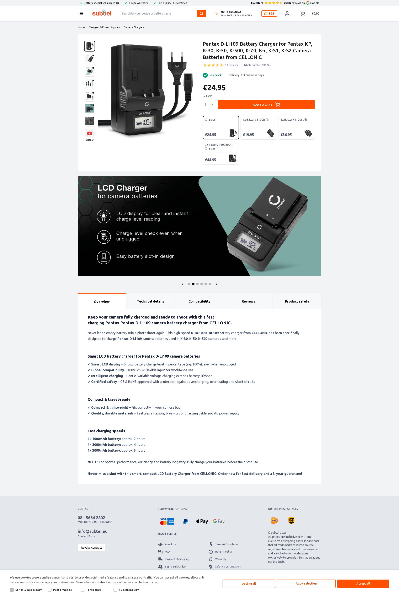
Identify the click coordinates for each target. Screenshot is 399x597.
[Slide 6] (210, 284)
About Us (170, 544)
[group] (213, 65)
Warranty (220, 559)
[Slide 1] (189, 284)
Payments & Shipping (177, 559)
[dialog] (199, 583)
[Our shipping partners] (274, 521)
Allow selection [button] (306, 583)
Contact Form (86, 536)
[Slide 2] (193, 284)
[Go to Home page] (101, 12)
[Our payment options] (167, 521)
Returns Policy (223, 551)
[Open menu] (83, 13)
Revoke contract (91, 547)
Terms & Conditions (226, 544)
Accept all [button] (363, 583)
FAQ (167, 551)
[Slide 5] (205, 284)
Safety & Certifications (228, 566)
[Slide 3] (197, 284)
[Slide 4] (201, 284)
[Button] (182, 283)
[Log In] (287, 13)
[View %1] (89, 46)
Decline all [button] (249, 583)
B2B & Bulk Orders (175, 566)
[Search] (201, 13)
